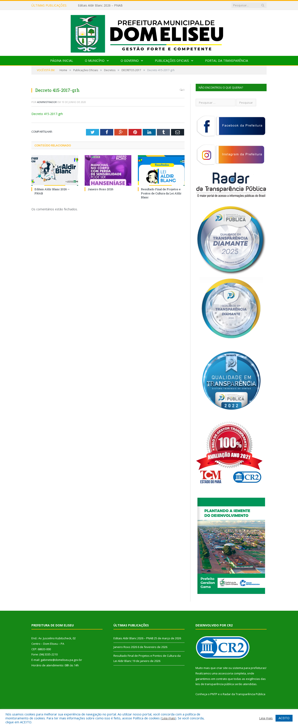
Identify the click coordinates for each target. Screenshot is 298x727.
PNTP (213, 694)
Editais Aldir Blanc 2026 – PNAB (133, 638)
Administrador (47, 102)
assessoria (225, 673)
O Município (94, 60)
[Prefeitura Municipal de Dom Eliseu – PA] (149, 32)
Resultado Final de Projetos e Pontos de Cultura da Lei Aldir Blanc (161, 193)
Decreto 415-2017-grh (47, 114)
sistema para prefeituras (249, 668)
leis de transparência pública (214, 684)
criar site (222, 668)
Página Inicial (61, 60)
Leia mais (168, 718)
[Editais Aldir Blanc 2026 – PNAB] (54, 170)
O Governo (130, 60)
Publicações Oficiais (172, 60)
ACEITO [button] (284, 718)
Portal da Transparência (226, 60)
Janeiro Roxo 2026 (91, 5)
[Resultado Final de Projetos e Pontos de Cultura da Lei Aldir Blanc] (161, 170)
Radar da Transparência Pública (244, 694)
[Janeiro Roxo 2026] (108, 170)
